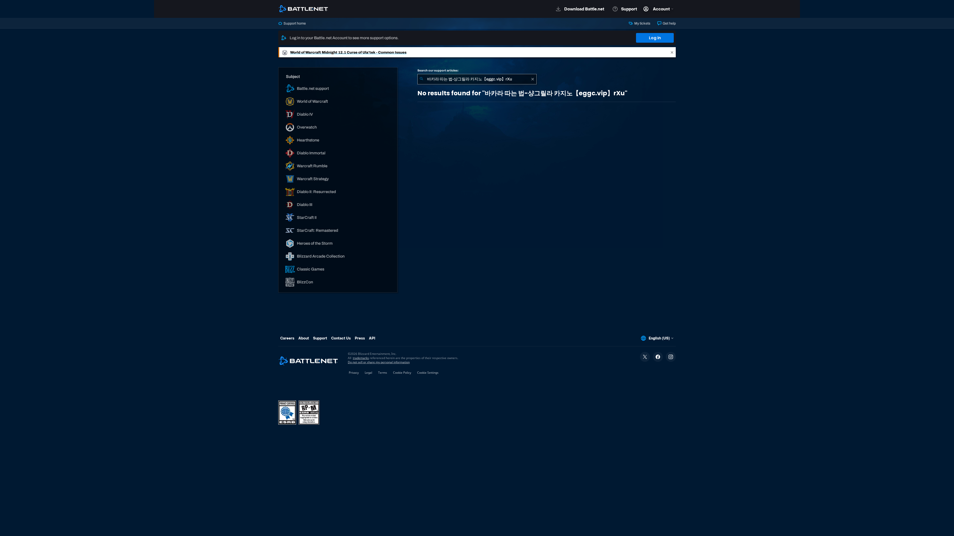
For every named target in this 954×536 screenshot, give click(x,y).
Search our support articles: (438, 70)
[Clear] (533, 79)
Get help (669, 23)
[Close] (672, 52)
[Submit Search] (421, 79)
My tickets (642, 23)
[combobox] (477, 79)
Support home (294, 23)
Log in (655, 38)
